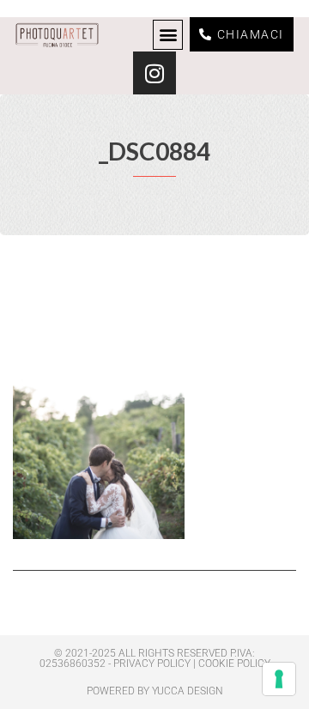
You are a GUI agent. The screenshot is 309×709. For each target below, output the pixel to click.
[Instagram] (154, 73)
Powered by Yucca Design (155, 691)
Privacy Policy (152, 663)
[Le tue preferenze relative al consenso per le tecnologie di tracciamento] (279, 679)
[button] (168, 35)
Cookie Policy (234, 663)
